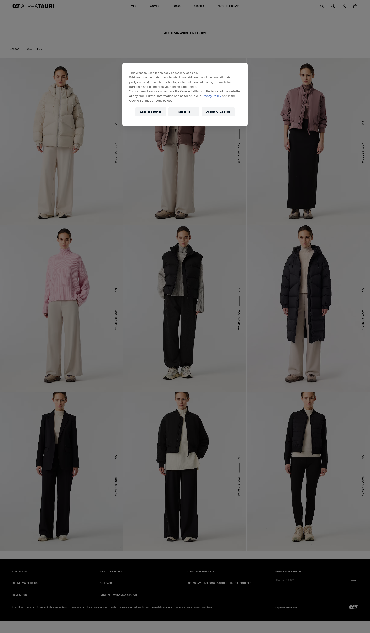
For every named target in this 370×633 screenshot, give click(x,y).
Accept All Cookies (218, 112)
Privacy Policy (211, 95)
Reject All (184, 112)
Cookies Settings (150, 112)
